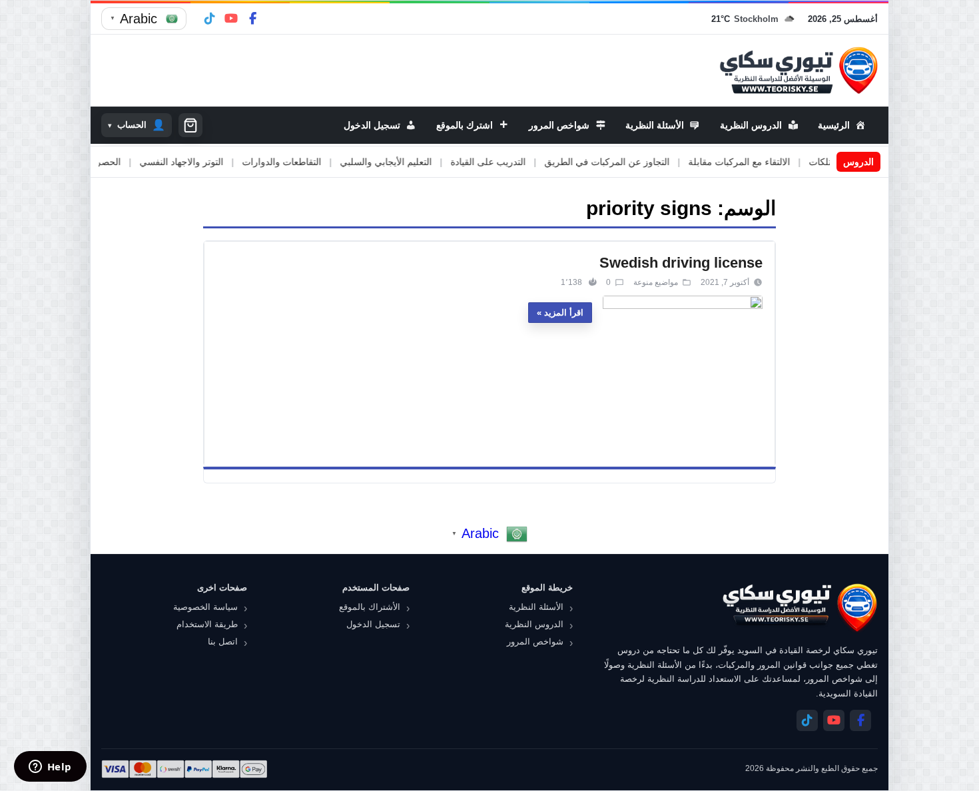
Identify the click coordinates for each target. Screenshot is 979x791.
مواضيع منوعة (655, 282)
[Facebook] (252, 18)
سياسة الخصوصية (205, 607)
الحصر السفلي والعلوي (105, 161)
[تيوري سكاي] (799, 608)
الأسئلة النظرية (536, 607)
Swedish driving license (681, 262)
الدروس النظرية (534, 624)
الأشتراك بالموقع (369, 607)
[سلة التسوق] (190, 125)
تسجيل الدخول (373, 624)
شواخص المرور (535, 642)
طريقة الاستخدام (207, 624)
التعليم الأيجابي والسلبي (415, 161)
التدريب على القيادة (517, 161)
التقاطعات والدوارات (310, 161)
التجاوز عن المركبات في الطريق (636, 161)
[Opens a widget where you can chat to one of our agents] (50, 767)
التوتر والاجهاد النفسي (210, 161)
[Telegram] (209, 18)
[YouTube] (231, 18)
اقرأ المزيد (563, 313)
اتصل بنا (223, 642)
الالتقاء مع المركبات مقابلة (768, 161)
